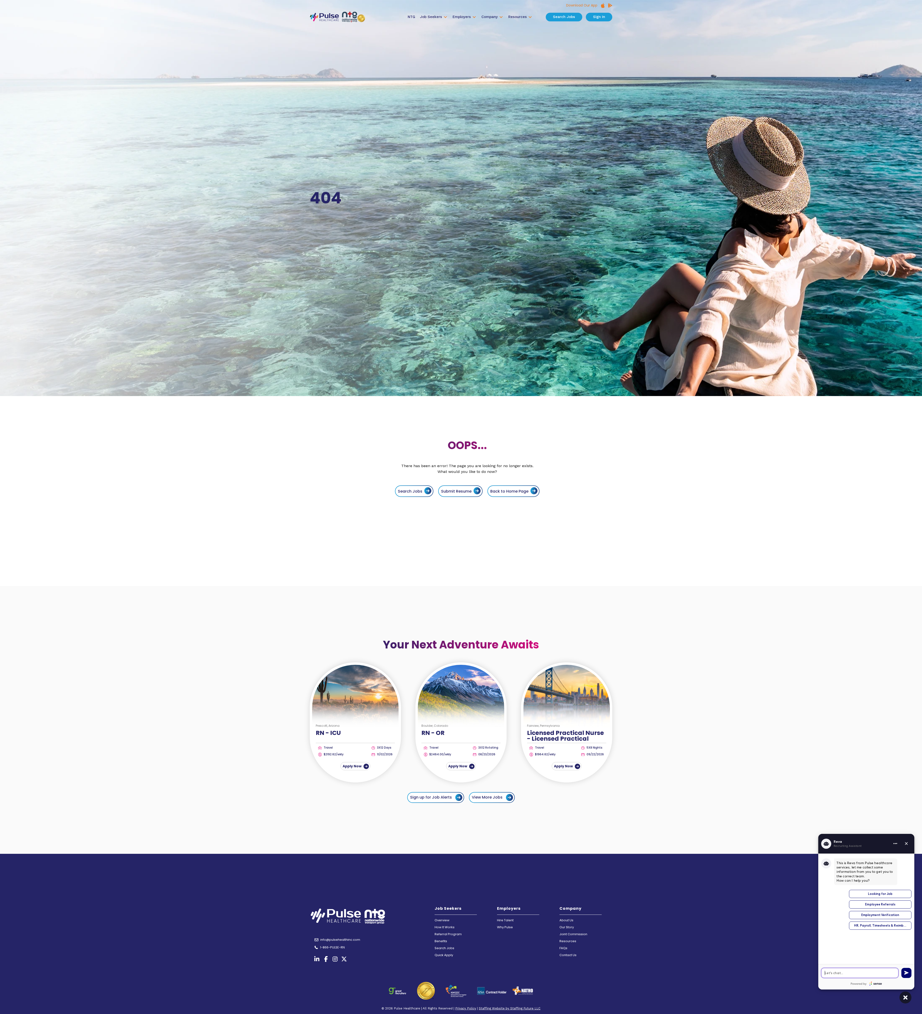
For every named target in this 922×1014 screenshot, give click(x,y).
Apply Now (352, 766)
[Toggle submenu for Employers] (474, 17)
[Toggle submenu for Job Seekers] (445, 17)
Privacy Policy (465, 1008)
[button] (435, 797)
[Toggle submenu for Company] (501, 17)
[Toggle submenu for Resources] (530, 17)
